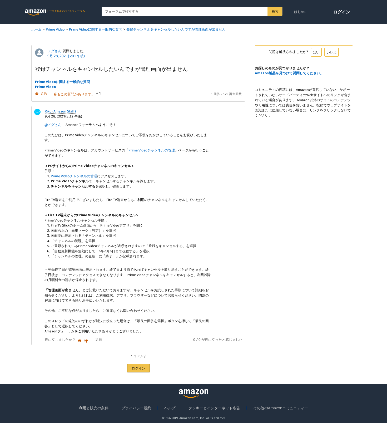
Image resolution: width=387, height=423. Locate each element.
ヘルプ (169, 408)
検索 (275, 11)
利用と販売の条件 (93, 408)
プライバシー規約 (136, 408)
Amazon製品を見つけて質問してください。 (289, 73)
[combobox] (192, 11)
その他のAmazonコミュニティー (280, 408)
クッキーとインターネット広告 (214, 408)
